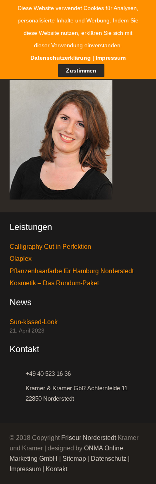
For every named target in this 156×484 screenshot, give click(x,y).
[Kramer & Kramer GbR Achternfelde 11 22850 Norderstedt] (18, 393)
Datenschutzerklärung (60, 57)
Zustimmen (81, 70)
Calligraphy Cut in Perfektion (50, 246)
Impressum (25, 469)
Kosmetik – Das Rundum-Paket (54, 283)
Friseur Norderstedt (88, 437)
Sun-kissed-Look (34, 322)
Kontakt (56, 469)
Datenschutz (108, 458)
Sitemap (74, 458)
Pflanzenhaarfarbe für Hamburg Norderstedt (72, 271)
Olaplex (21, 258)
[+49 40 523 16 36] (18, 374)
